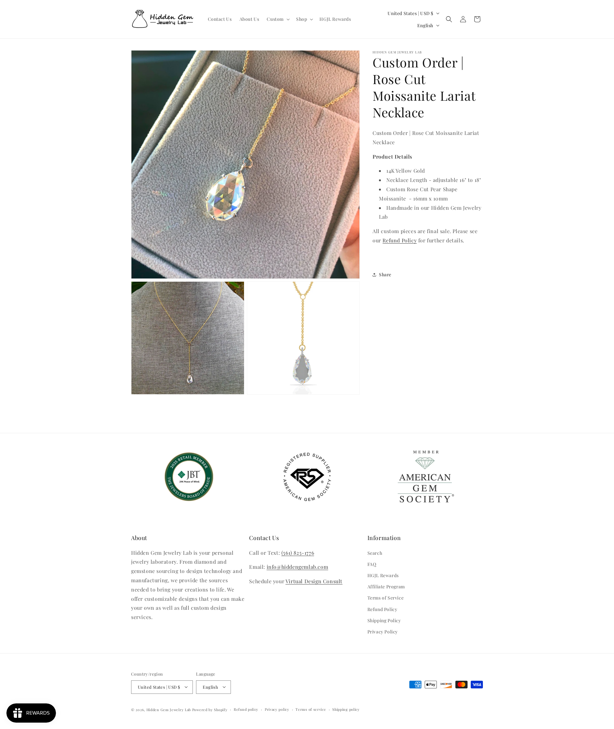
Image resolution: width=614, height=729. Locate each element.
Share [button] (385, 274)
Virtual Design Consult (314, 581)
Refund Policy (382, 609)
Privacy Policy (382, 632)
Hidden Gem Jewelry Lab (168, 709)
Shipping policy (346, 709)
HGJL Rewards (383, 575)
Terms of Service (385, 598)
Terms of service (310, 709)
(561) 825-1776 (297, 552)
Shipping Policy (384, 620)
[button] (277, 19)
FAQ (371, 564)
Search (374, 553)
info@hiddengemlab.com (297, 566)
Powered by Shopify (210, 709)
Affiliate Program (386, 587)
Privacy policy (277, 709)
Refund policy (246, 709)
